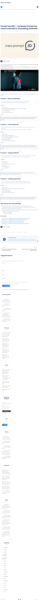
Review (5, 585)
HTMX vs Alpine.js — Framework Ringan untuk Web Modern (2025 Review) (6, 472)
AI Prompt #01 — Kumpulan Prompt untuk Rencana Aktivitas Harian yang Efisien (15, 223)
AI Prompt (5, 547)
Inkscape (5, 569)
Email (3, 274)
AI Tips (5, 549)
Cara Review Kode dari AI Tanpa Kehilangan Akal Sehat (6, 382)
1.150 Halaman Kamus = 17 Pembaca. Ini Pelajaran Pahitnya (6, 309)
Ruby (4, 587)
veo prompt (25, 232)
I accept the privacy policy (5, 409)
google (9, 232)
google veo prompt (19, 232)
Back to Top (35, 599)
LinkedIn (8, 61)
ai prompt (4, 232)
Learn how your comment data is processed (20, 289)
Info (4, 567)
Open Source (6, 576)
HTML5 (5, 565)
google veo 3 (13, 232)
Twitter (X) (4, 61)
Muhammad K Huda (5, 470)
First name (3, 402)
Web (4, 591)
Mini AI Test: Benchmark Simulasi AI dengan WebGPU (9, 250)
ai (1, 232)
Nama (3, 270)
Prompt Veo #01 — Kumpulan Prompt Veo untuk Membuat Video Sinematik (14, 219)
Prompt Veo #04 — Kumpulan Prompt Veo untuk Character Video (13, 222)
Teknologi (5, 589)
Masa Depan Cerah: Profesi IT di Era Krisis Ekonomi (6, 492)
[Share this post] (1, 61)
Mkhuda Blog (6, 3)
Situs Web (4, 278)
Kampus (5, 574)
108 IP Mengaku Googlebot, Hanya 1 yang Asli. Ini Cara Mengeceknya (6, 300)
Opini (5, 578)
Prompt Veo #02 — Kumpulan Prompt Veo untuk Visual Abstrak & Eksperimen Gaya (16, 218)
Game (5, 563)
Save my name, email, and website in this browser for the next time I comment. (15, 282)
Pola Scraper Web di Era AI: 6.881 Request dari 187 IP (6, 305)
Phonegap (5, 580)
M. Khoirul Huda (12, 237)
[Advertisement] (19, 18)
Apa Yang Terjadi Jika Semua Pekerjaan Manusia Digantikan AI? (6, 320)
